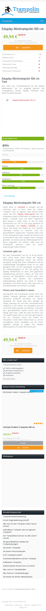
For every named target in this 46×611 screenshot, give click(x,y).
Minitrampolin (30, 214)
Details (23, 443)
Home (4, 589)
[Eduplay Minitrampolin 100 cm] (23, 115)
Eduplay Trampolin (28, 226)
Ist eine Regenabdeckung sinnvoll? (16, 520)
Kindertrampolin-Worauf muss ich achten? (19, 566)
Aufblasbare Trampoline (12, 562)
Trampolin (7, 21)
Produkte (10, 589)
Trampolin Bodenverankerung (14, 516)
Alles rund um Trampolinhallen (14, 569)
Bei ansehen (23, 47)
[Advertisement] (23, 483)
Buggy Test (23, 607)
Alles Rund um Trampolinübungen (16, 573)
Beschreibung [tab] (9, 196)
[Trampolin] (23, 10)
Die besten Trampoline (12, 548)
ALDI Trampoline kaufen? (12, 555)
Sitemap (27, 605)
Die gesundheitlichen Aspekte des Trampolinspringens (16, 543)
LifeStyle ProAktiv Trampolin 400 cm (19, 427)
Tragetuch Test (36, 605)
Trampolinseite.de (19, 602)
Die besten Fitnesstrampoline (14, 551)
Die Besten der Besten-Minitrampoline (17, 577)
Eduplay (20, 214)
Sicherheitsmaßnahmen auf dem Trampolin (19, 558)
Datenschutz (9, 605)
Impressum (18, 605)
